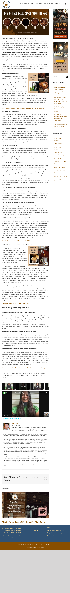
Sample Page (59, 533)
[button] (65, 4)
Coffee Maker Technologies (57, 148)
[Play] (37, 386)
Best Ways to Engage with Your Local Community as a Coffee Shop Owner (60, 100)
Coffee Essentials (59, 144)
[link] (4, 393)
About (52, 533)
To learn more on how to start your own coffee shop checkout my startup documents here (23, 369)
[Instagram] (35, 530)
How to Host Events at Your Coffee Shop (60, 125)
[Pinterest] (37, 530)
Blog (48, 533)
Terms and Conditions (31, 548)
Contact (49, 535)
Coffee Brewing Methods (58, 139)
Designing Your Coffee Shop (60, 163)
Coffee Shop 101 (58, 158)
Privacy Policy (40, 548)
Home (49, 528)
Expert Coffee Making (60, 167)
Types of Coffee (58, 180)
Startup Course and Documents (55, 530)
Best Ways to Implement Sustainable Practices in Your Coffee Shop (60, 118)
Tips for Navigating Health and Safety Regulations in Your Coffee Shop (59, 91)
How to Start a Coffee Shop (60, 172)
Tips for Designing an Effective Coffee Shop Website (24, 522)
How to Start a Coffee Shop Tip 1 (15, 393)
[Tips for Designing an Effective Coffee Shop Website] (25, 493)
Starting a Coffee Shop (60, 176)
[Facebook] (32, 530)
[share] (46, 392)
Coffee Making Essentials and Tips (59, 154)
